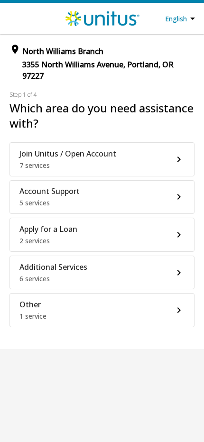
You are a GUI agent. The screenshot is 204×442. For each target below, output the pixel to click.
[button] (102, 159)
